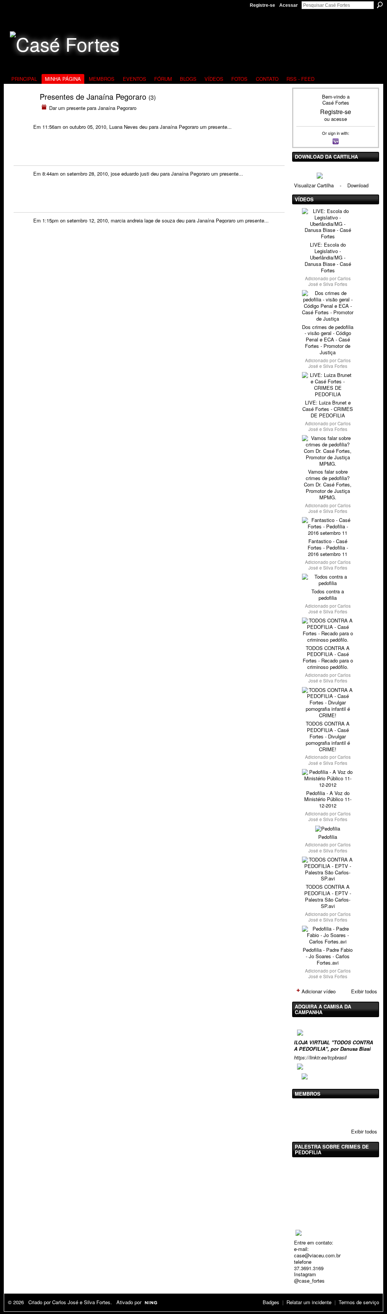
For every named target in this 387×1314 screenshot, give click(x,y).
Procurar (380, 5)
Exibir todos (364, 991)
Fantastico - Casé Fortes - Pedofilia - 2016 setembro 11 (328, 547)
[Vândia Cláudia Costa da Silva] (322, 1112)
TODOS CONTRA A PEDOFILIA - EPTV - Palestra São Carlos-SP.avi (327, 896)
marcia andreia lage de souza (143, 220)
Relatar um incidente (308, 1302)
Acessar (288, 5)
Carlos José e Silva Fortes (329, 281)
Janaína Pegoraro (179, 126)
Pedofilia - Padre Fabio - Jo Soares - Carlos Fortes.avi (328, 956)
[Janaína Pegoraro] (20, 111)
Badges (271, 1302)
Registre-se (262, 5)
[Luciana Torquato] (361, 1112)
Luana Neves (123, 126)
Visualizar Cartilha (314, 185)
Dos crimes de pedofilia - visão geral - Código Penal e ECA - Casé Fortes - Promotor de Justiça (327, 339)
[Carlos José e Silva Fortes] (303, 1112)
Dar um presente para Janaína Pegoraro (92, 107)
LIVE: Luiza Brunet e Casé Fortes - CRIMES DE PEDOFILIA (327, 409)
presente (217, 126)
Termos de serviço (359, 1302)
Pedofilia (327, 836)
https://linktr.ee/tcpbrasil (320, 1057)
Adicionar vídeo (319, 991)
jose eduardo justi (130, 173)
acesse (339, 118)
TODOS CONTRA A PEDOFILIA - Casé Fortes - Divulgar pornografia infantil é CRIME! (328, 736)
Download (357, 185)
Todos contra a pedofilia (327, 594)
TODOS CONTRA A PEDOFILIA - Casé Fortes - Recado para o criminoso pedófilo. (328, 657)
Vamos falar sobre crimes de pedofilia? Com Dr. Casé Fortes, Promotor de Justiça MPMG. (327, 484)
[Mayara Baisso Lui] (342, 1112)
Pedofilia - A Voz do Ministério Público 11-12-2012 (327, 799)
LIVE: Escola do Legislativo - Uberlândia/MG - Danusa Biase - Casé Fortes (328, 257)
